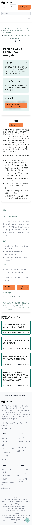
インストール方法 (23, 470)
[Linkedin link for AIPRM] (11, 429)
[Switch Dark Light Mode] (7, 7)
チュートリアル (22, 438)
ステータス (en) (22, 447)
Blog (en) (4, 459)
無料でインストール (23, 7)
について (4, 438)
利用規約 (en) (5, 479)
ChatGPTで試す (22, 287)
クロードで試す (8, 287)
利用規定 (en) (5, 475)
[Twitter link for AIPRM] (2, 429)
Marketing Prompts (23, 28)
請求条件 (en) (5, 488)
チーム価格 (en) (6, 456)
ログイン (13, 7)
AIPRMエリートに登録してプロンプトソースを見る (15, 105)
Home (4, 28)
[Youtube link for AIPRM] (6, 429)
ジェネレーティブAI (7, 449)
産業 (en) (4, 442)
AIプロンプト (12, 28)
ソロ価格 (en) (5, 452)
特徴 (2, 445)
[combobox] (16, 13)
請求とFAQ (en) (22, 451)
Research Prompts (8, 30)
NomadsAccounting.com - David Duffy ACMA (17, 35)
